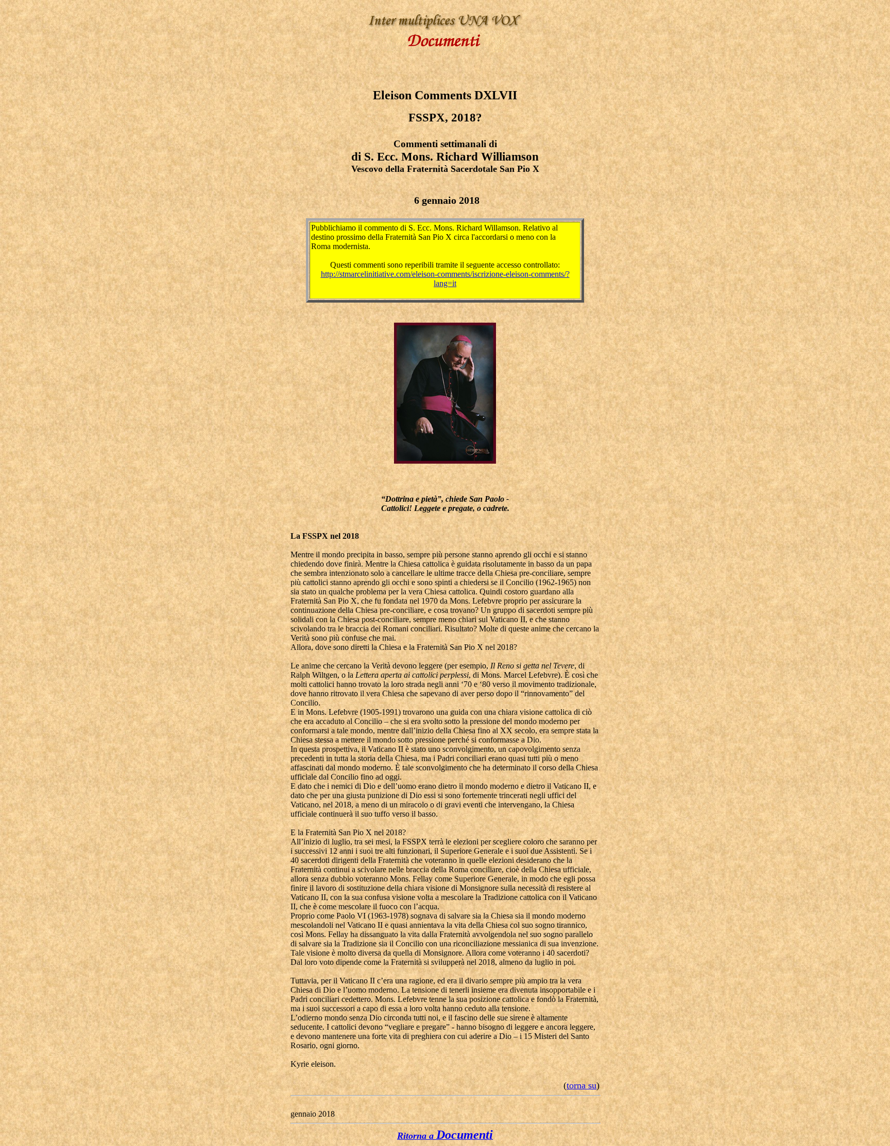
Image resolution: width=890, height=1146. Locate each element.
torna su (581, 1085)
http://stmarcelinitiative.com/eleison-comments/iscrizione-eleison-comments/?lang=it (445, 279)
